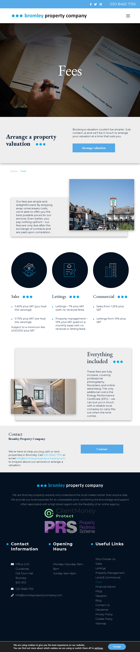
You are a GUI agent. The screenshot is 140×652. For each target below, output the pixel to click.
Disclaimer (101, 609)
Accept (117, 646)
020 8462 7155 (123, 4)
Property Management (110, 572)
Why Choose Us (105, 559)
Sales (98, 563)
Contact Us (102, 605)
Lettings (100, 568)
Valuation (101, 595)
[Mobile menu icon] (128, 15)
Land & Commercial (107, 577)
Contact (102, 449)
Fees (98, 582)
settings (99, 648)
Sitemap (100, 623)
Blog (98, 600)
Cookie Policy (104, 618)
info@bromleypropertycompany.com (40, 458)
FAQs (98, 591)
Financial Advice (105, 586)
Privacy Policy (104, 614)
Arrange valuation (94, 148)
